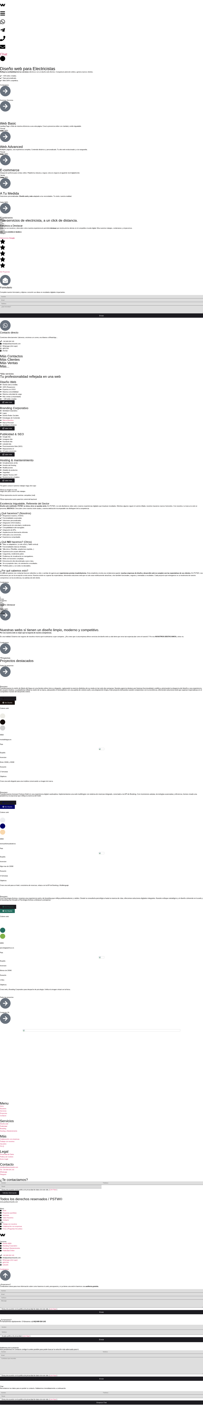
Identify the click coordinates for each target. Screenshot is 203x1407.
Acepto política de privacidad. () (16, 1336)
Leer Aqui (53, 1189)
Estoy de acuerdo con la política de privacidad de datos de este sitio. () (29, 1189)
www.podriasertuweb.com (9, 1202)
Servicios (3, 1241)
